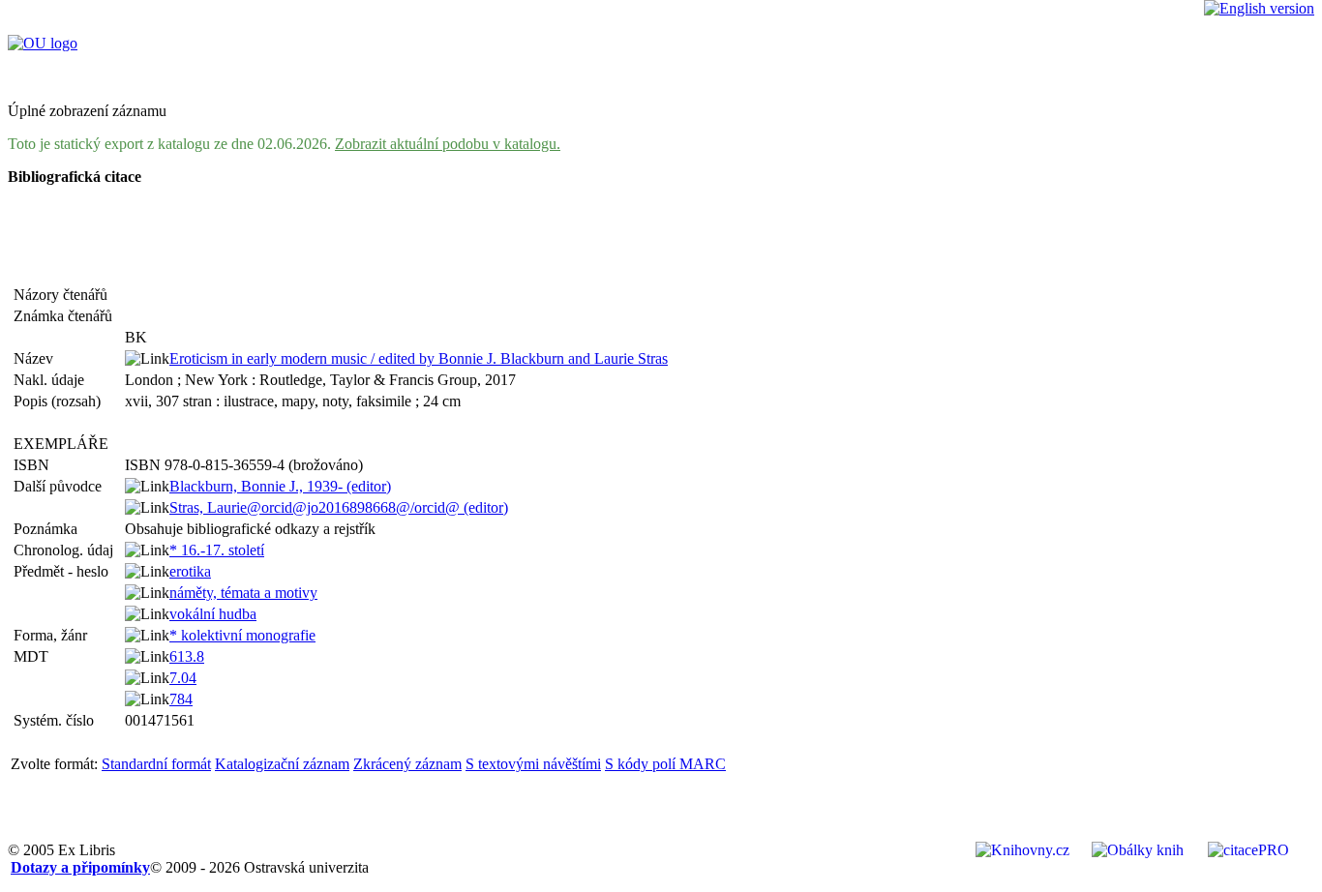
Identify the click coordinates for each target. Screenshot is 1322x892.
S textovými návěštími (533, 764)
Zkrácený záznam (407, 764)
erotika (190, 571)
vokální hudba (212, 614)
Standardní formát (156, 764)
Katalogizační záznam (282, 764)
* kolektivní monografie (242, 635)
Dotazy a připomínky (80, 867)
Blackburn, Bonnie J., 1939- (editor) (280, 486)
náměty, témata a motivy (243, 592)
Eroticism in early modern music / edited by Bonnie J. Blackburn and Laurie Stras (418, 358)
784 (181, 699)
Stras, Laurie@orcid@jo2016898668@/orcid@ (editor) (338, 507)
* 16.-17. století (216, 550)
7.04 (182, 677)
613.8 (186, 656)
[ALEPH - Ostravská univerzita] (42, 43)
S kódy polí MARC (665, 764)
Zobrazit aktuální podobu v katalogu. (447, 143)
